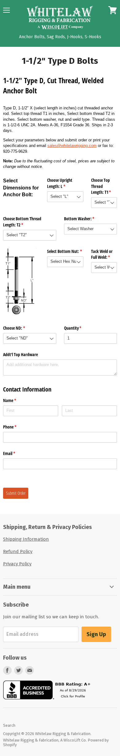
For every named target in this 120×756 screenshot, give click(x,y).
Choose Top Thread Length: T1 (104, 186)
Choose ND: (21, 328)
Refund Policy (17, 551)
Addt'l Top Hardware (20, 354)
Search (9, 725)
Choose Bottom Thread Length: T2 (22, 222)
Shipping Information (26, 539)
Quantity (80, 328)
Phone (17, 427)
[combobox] (65, 196)
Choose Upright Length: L (63, 183)
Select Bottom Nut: (65, 251)
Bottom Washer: (86, 219)
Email (16, 453)
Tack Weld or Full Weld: (104, 254)
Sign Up (96, 634)
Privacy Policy (17, 564)
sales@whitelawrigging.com (72, 145)
